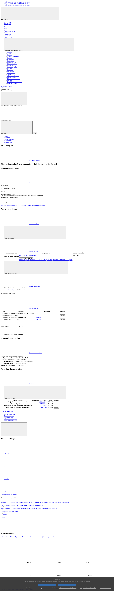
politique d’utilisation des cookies (88, 588)
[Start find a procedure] (14, 98)
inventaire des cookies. (105, 588)
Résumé (63, 315)
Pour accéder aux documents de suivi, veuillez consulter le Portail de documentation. (23, 205)
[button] (26, 530)
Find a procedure (5, 89)
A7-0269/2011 (38, 317)
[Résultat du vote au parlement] (47, 332)
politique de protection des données (67, 588)
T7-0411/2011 (38, 319)
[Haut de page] (14, 429)
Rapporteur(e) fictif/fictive (26, 258)
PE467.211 (42, 404)
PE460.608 (42, 402)
